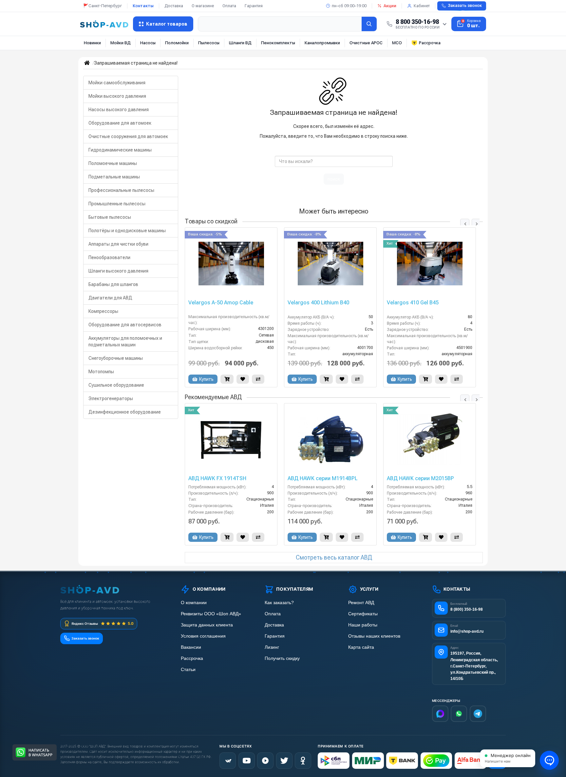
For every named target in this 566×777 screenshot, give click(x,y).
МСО (397, 42)
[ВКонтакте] (227, 760)
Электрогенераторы (110, 398)
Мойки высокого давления (117, 96)
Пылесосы (208, 42)
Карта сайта (361, 647)
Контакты (143, 5)
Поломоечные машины (112, 163)
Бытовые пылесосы (109, 217)
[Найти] (369, 24)
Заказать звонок (465, 5)
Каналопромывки (322, 42)
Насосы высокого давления (118, 109)
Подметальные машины (114, 176)
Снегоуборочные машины (115, 358)
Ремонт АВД (361, 602)
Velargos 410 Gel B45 (413, 303)
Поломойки (177, 42)
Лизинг (272, 647)
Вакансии (191, 647)
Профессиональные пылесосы (121, 190)
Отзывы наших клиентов (374, 636)
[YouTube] (246, 760)
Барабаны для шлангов (113, 284)
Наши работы (362, 625)
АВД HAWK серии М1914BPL (323, 478)
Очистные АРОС (366, 42)
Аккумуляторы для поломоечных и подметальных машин (125, 341)
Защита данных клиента (207, 625)
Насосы (148, 42)
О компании (194, 602)
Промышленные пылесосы (116, 203)
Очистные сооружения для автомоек (128, 136)
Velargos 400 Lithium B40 (318, 303)
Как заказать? (279, 602)
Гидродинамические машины (120, 150)
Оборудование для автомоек (119, 123)
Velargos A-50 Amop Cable (220, 303)
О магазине (203, 5)
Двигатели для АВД (110, 297)
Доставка (173, 5)
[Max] (440, 713)
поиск (334, 179)
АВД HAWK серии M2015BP (420, 478)
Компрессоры (103, 311)
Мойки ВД (120, 42)
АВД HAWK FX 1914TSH (217, 478)
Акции (390, 5)
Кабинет (422, 5)
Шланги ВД (240, 42)
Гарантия (254, 5)
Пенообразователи (109, 257)
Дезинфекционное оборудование (124, 412)
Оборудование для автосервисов (124, 324)
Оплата (229, 5)
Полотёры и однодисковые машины (127, 230)
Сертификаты (363, 613)
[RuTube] (265, 760)
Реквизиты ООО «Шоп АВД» (211, 613)
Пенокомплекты (278, 42)
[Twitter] (284, 760)
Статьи (188, 669)
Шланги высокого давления (118, 271)
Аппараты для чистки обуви (118, 244)
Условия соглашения (203, 636)
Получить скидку (282, 658)
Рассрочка (430, 42)
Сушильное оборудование (116, 385)
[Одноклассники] (303, 760)
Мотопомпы (101, 371)
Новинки (92, 42)
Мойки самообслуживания (116, 82)
